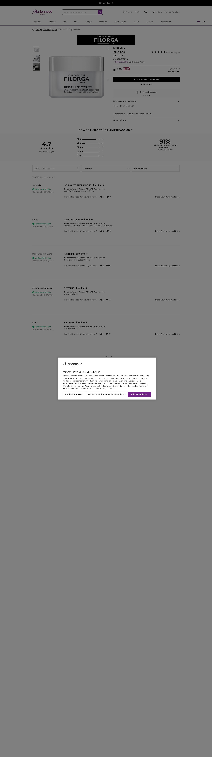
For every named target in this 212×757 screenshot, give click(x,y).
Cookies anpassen (74, 394)
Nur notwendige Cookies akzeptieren (106, 394)
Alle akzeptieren (139, 394)
